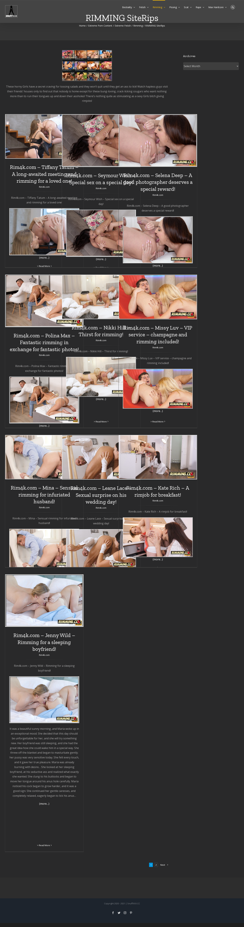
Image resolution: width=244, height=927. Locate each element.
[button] (233, 7)
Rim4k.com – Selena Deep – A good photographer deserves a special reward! (158, 182)
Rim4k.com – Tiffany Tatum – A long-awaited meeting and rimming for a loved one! (44, 174)
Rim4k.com (44, 186)
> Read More (43, 266)
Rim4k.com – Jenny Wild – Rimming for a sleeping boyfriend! (44, 642)
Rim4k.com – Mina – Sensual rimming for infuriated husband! (44, 495)
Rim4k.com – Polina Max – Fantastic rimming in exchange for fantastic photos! (44, 342)
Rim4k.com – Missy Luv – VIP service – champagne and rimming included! (157, 335)
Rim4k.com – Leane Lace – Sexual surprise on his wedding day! (101, 495)
